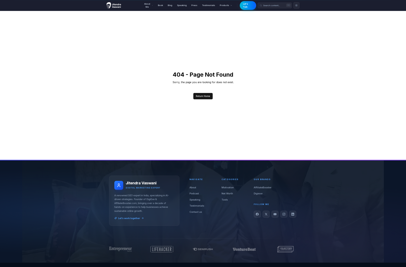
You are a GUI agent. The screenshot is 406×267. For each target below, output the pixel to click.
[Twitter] (266, 214)
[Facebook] (257, 214)
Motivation (228, 187)
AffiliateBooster (263, 187)
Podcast (194, 193)
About (193, 187)
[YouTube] (275, 214)
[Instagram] (283, 214)
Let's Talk (245, 5)
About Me (147, 5)
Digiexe (258, 193)
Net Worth (227, 193)
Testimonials (208, 5)
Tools (225, 199)
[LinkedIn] (292, 214)
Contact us (196, 211)
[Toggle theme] (296, 5)
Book (160, 5)
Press (194, 5)
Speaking (182, 5)
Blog (170, 5)
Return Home (203, 96)
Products (224, 5)
